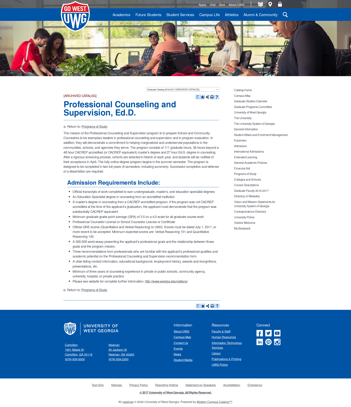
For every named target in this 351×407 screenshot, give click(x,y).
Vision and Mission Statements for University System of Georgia (254, 204)
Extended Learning (245, 157)
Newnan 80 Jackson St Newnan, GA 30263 (121, 349)
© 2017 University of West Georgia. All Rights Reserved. (175, 392)
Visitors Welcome (244, 223)
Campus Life (209, 14)
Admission (240, 146)
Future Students (148, 14)
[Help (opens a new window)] (217, 97)
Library (216, 353)
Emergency (255, 385)
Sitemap (116, 385)
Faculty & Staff (221, 331)
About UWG (236, 5)
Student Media (183, 360)
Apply (202, 5)
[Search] (285, 14)
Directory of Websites (247, 196)
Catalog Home (243, 90)
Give (222, 5)
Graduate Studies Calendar (250, 101)
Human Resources (224, 337)
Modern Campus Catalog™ (214, 402)
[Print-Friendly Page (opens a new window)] (212, 97)
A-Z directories (260, 4)
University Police (244, 217)
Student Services (180, 14)
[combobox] (182, 89)
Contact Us (181, 343)
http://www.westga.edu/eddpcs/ (166, 281)
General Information (246, 129)
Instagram (277, 342)
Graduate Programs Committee (253, 107)
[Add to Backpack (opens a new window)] (203, 97)
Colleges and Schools (247, 179)
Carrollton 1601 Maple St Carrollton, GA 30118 (78, 349)
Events (178, 348)
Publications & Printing (226, 359)
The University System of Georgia (254, 124)
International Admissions (249, 151)
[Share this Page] (207, 97)
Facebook (259, 333)
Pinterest (268, 342)
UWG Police (220, 365)
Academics (121, 14)
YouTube (277, 333)
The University (243, 118)
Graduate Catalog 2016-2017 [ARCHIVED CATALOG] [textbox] (173, 89)
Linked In (259, 342)
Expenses (240, 140)
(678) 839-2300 (119, 359)
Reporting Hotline (166, 385)
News (177, 354)
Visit (213, 5)
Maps (270, 4)
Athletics (232, 14)
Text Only (98, 385)
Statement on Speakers (200, 385)
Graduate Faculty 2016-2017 (251, 190)
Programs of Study (94, 126)
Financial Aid (242, 168)
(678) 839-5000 (75, 359)
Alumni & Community (261, 14)
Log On (280, 4)
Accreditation (231, 385)
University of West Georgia (75, 16)
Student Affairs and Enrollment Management (261, 135)
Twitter (268, 333)
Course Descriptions (246, 185)
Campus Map (242, 96)
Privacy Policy (138, 385)
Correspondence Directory (250, 211)
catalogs (127, 402)
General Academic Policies (250, 162)
